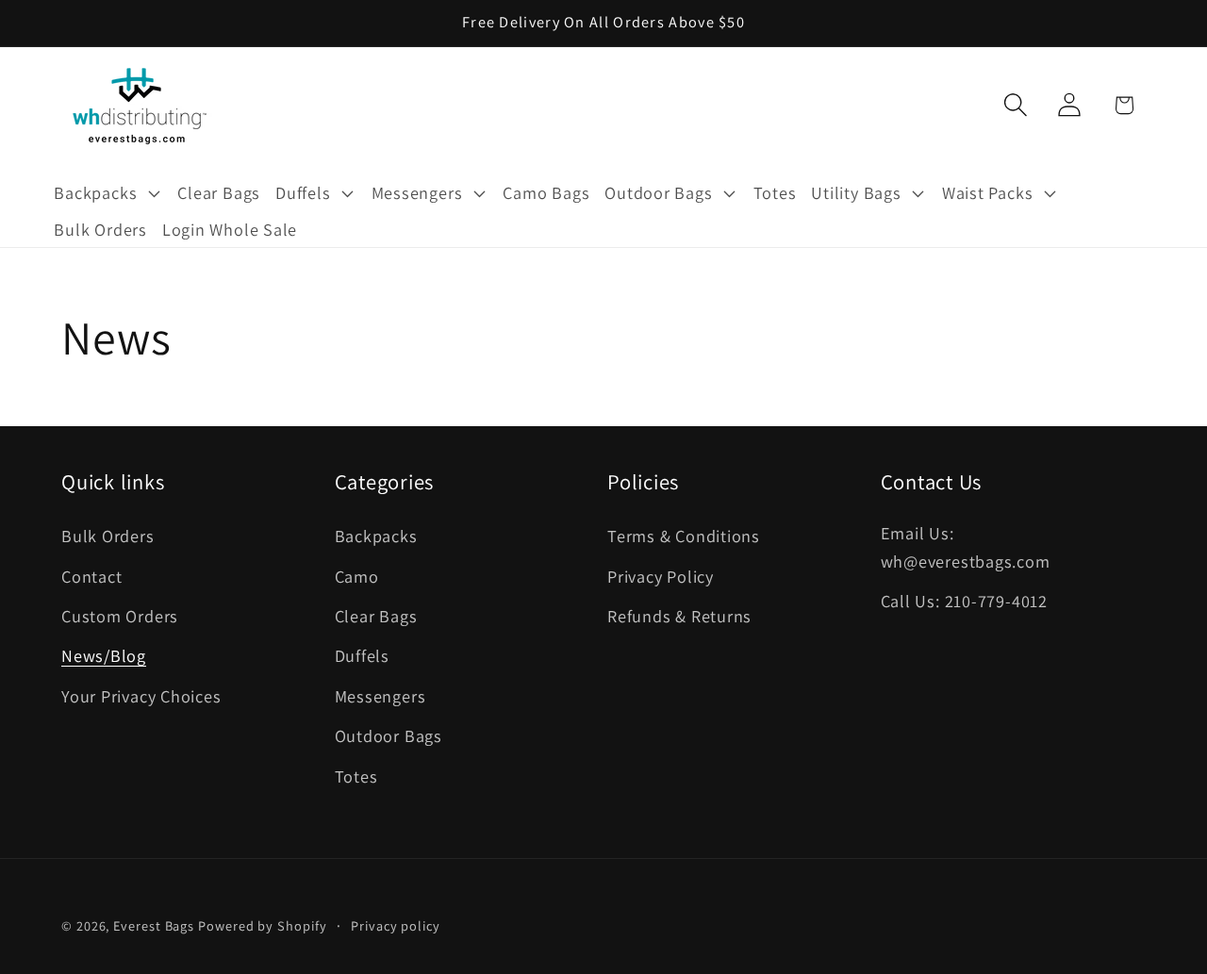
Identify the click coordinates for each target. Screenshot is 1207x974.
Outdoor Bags (388, 735)
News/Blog (103, 655)
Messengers (380, 696)
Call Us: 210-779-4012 (964, 600)
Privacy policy (395, 924)
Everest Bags (153, 924)
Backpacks (376, 535)
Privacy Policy (660, 576)
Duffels (362, 655)
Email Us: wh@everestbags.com (965, 546)
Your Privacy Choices (141, 696)
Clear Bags (376, 615)
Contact (91, 576)
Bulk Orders (108, 535)
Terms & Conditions (683, 535)
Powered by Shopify (262, 924)
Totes (356, 776)
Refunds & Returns (679, 615)
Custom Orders (119, 615)
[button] (108, 193)
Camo (357, 576)
